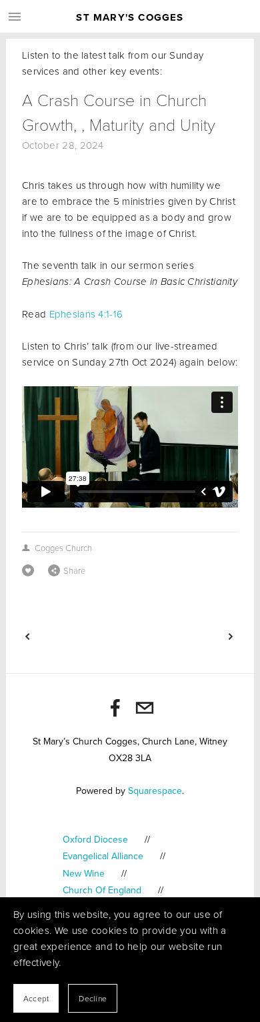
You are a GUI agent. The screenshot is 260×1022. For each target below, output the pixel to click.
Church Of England (102, 890)
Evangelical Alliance (103, 856)
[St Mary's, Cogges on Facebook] (115, 707)
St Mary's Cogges (129, 17)
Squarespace (155, 790)
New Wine (84, 873)
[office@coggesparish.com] (144, 707)
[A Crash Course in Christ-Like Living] (75, 636)
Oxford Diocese (95, 839)
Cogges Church (63, 548)
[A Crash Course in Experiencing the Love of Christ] (183, 636)
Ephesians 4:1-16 (86, 314)
